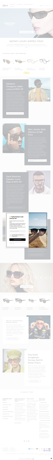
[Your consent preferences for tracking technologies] (51, 458)
